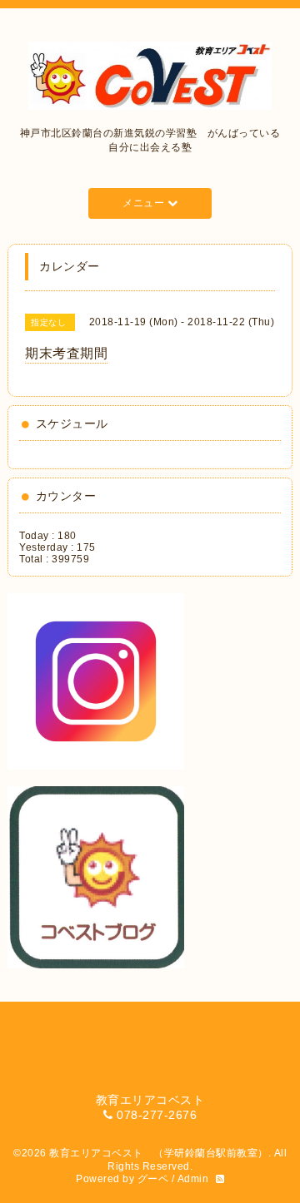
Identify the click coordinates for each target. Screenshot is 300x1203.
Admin (193, 1179)
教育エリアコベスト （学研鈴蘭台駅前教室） (158, 1153)
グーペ (153, 1179)
